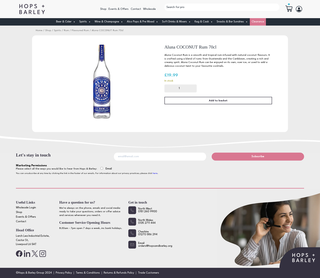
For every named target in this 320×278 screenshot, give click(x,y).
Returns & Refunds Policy (119, 273)
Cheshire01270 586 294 (147, 233)
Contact (136, 9)
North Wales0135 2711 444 (147, 221)
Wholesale (149, 9)
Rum (66, 30)
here (155, 173)
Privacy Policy (64, 273)
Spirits (57, 30)
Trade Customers (148, 273)
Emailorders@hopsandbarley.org (155, 244)
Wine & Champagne (107, 21)
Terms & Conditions (88, 273)
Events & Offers (119, 9)
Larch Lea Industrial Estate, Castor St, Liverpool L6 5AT (32, 240)
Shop (103, 9)
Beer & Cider (63, 21)
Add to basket (218, 100)
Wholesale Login (26, 207)
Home (39, 30)
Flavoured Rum (80, 30)
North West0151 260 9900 (147, 210)
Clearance (258, 21)
